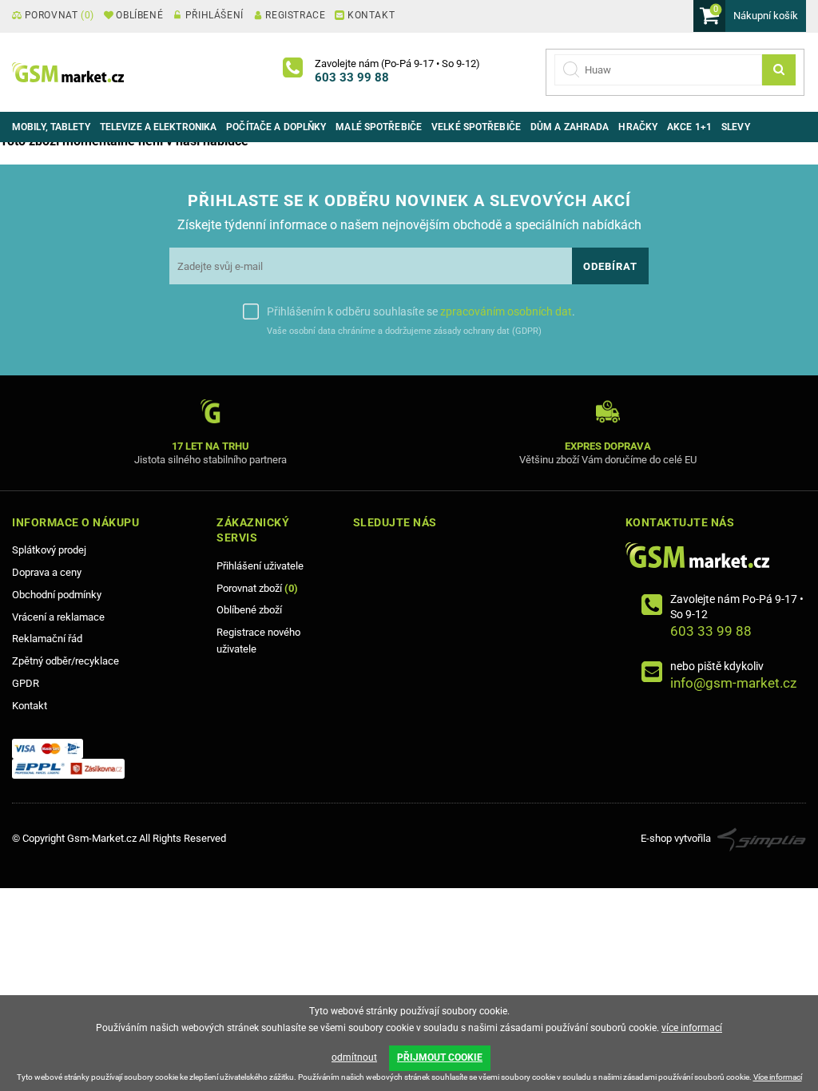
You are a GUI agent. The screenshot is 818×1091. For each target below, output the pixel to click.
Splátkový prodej (49, 550)
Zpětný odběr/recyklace (65, 661)
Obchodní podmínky (56, 595)
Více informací (777, 1077)
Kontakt (29, 706)
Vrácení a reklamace (58, 617)
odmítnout (354, 1057)
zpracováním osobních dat (506, 311)
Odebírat (610, 266)
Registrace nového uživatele (258, 640)
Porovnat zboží (257, 588)
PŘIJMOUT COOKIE (439, 1057)
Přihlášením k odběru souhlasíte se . (421, 311)
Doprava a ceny (46, 572)
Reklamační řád (47, 639)
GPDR (25, 683)
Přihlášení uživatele (260, 566)
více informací (691, 1027)
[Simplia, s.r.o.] (761, 838)
